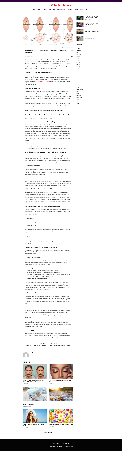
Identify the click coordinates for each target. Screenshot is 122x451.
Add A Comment (48, 432)
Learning (78, 85)
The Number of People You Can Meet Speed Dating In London (92, 17)
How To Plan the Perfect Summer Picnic (59, 403)
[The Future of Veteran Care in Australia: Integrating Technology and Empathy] (80, 38)
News (39, 9)
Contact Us (56, 443)
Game (78, 75)
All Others (79, 48)
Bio (77, 52)
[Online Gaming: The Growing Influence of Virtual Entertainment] (80, 24)
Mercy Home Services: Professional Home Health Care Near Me (34, 403)
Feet (77, 72)
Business (45, 9)
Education (79, 64)
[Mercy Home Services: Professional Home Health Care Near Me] (35, 394)
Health (71, 56)
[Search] (119, 1)
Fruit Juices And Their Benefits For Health (60, 345)
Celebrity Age (79, 60)
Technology (52, 9)
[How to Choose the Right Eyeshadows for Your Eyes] (61, 371)
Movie (78, 91)
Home (34, 9)
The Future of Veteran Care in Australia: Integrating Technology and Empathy (91, 37)
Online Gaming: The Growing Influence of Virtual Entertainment (91, 24)
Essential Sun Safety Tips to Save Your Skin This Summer (34, 425)
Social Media (79, 97)
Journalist (79, 83)
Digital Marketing (61, 9)
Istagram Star (79, 81)
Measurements (80, 89)
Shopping (79, 95)
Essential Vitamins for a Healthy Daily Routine (61, 424)
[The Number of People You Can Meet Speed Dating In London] (80, 18)
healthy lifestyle (63, 337)
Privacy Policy (65, 443)
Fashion (76, 9)
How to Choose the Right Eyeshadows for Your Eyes (60, 381)
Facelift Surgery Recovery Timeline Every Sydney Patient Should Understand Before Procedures (34, 382)
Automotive (79, 50)
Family (78, 68)
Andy (25, 56)
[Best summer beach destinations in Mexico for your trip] (80, 31)
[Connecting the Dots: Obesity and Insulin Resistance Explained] (48, 32)
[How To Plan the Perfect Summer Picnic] (61, 394)
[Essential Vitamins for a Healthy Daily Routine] (61, 416)
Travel (81, 9)
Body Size (79, 54)
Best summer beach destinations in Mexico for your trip (92, 30)
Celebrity (87, 9)
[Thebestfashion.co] (61, 5)
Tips (77, 101)
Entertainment (79, 66)
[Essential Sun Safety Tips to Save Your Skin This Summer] (35, 416)
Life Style (69, 9)
